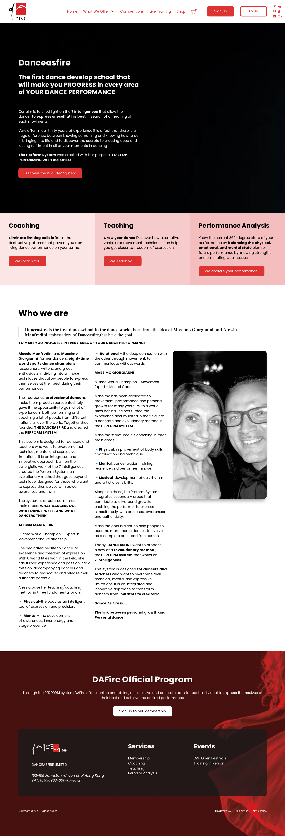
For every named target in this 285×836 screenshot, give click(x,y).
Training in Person (209, 763)
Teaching (136, 768)
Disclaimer (241, 811)
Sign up (220, 11)
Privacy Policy (223, 811)
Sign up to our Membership (142, 711)
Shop (181, 11)
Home (72, 11)
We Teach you (123, 261)
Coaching (136, 763)
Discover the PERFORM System (50, 173)
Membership (139, 758)
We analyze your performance (231, 271)
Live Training (160, 11)
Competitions (132, 11)
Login (253, 11)
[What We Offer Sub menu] (112, 11)
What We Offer (96, 11)
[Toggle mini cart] (194, 11)
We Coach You (27, 261)
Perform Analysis (142, 773)
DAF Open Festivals (210, 758)
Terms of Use (259, 811)
